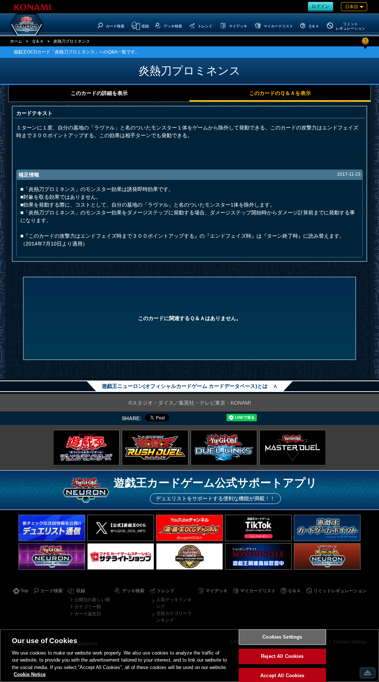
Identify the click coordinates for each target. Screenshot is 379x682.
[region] (189, 655)
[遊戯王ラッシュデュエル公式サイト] (155, 447)
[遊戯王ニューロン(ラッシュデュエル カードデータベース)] (327, 556)
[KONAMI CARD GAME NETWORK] (52, 556)
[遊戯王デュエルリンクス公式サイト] (224, 447)
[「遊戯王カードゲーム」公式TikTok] (258, 528)
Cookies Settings (282, 637)
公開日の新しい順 (92, 599)
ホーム (16, 41)
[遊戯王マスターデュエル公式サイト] (292, 447)
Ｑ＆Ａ (38, 41)
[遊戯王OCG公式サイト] (86, 447)
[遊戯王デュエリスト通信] (52, 528)
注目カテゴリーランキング (174, 617)
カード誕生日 (87, 613)
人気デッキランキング (174, 603)
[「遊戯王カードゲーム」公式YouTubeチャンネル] (189, 528)
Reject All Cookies (282, 656)
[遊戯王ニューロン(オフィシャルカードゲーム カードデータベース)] (26, 24)
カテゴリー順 (87, 606)
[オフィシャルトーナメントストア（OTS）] (189, 556)
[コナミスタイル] (258, 556)
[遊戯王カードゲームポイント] (327, 528)
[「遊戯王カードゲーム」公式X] (120, 528)
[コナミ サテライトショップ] (120, 556)
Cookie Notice (30, 674)
